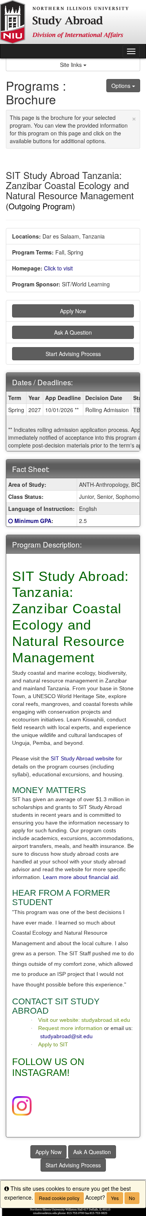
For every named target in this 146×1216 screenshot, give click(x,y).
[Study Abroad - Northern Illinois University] (73, 22)
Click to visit (58, 268)
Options (121, 85)
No (132, 1198)
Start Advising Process (73, 354)
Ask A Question (73, 332)
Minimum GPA (32, 521)
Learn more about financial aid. (81, 877)
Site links (71, 64)
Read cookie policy (59, 1198)
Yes (115, 1198)
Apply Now (73, 311)
